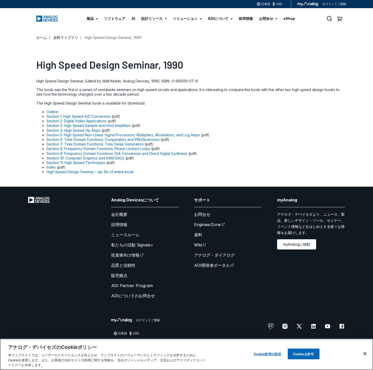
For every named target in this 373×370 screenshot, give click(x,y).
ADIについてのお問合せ (133, 295)
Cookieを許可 (303, 353)
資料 (198, 234)
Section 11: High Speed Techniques (75, 162)
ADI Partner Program (132, 285)
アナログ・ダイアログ (214, 255)
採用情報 (119, 224)
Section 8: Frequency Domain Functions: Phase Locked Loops (98, 148)
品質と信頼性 (123, 265)
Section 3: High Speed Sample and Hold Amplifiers (88, 125)
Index (51, 167)
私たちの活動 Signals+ (132, 244)
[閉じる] (364, 353)
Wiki (198, 244)
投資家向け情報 (125, 255)
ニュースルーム (125, 234)
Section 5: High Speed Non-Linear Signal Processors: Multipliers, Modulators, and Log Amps (123, 135)
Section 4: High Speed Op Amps (73, 130)
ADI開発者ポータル (212, 265)
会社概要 (119, 214)
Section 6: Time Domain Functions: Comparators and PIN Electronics (103, 139)
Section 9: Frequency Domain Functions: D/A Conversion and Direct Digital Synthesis (116, 153)
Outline (52, 112)
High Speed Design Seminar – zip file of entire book (90, 172)
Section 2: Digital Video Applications (76, 121)
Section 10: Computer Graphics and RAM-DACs (85, 158)
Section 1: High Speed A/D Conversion (78, 116)
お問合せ (202, 214)
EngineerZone (207, 224)
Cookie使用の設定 (267, 353)
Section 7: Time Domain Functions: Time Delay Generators (95, 144)
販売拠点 (119, 275)
